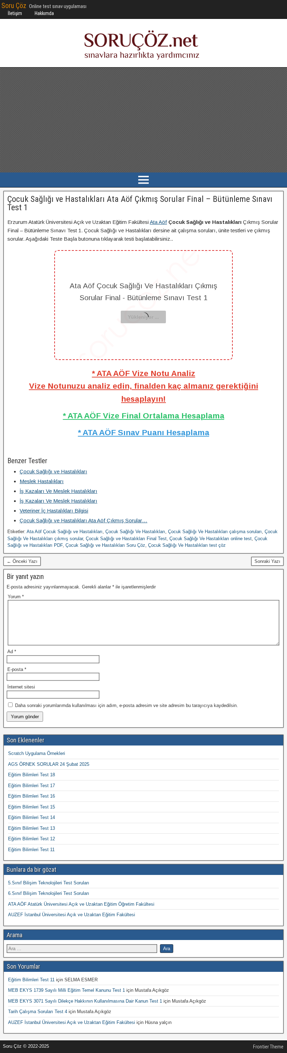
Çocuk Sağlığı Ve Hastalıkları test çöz (187, 545)
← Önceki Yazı (22, 561)
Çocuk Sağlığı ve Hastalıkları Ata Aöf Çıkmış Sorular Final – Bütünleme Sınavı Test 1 (139, 203)
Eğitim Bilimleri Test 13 (31, 828)
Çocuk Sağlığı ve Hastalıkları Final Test (126, 538)
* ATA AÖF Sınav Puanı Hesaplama (143, 432)
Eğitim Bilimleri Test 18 (31, 774)
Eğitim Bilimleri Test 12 (31, 838)
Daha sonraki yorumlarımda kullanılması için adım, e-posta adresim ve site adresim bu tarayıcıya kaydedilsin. (126, 705)
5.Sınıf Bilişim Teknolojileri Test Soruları (48, 882)
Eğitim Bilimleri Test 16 (31, 796)
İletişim (15, 13)
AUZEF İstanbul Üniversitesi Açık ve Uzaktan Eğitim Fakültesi (71, 914)
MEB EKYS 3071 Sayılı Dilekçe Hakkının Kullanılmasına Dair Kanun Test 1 (85, 1001)
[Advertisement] (143, 120)
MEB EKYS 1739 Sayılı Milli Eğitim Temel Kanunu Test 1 (66, 990)
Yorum (16, 596)
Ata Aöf (158, 222)
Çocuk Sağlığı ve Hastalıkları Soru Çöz (105, 545)
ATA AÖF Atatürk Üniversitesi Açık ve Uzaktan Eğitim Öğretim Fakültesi (81, 904)
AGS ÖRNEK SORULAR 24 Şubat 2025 (48, 764)
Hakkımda (44, 13)
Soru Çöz (13, 5)
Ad (11, 651)
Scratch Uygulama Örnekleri (36, 753)
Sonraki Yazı (267, 561)
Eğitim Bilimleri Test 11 (31, 849)
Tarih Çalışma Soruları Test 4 (37, 1011)
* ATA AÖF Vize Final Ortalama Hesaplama (143, 415)
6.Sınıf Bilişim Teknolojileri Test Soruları (48, 893)
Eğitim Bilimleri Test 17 (31, 785)
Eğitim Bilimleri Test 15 (31, 807)
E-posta (16, 669)
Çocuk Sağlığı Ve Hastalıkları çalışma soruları (215, 531)
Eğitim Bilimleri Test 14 (31, 817)
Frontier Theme (268, 1047)
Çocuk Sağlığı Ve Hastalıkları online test (210, 538)
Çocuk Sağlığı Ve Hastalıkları (135, 531)
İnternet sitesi (21, 687)
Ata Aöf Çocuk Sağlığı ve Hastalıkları (65, 531)
